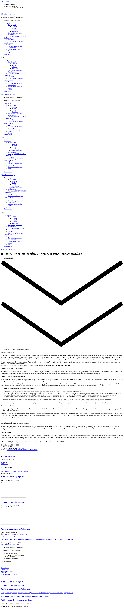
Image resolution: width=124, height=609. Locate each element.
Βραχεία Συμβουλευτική (15, 33)
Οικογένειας (15, 31)
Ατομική (14, 26)
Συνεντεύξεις (12, 47)
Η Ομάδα (11, 39)
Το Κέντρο (7, 38)
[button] (62, 57)
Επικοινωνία (8, 54)
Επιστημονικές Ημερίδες (15, 49)
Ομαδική (14, 28)
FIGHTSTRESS (21, 448)
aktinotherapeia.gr (10, 456)
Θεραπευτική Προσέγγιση (15, 41)
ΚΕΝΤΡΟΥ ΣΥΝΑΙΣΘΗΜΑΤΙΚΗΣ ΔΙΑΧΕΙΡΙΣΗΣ (22, 450)
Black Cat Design (26, 603)
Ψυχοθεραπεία (12, 25)
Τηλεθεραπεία (12, 34)
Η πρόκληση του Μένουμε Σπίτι (13, 502)
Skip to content (5, 1)
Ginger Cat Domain (13, 603)
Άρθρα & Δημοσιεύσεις (15, 46)
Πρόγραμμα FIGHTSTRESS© (17, 36)
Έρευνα (10, 51)
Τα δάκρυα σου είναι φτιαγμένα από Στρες (16, 600)
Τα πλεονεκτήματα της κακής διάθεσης (15, 529)
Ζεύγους (14, 30)
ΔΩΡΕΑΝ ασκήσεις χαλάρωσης (12, 477)
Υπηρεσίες (7, 23)
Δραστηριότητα (8, 43)
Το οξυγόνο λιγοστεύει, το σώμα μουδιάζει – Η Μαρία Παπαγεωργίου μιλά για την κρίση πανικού (37, 539)
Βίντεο (10, 52)
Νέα (9, 44)
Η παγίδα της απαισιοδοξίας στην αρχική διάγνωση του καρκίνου (25, 596)
